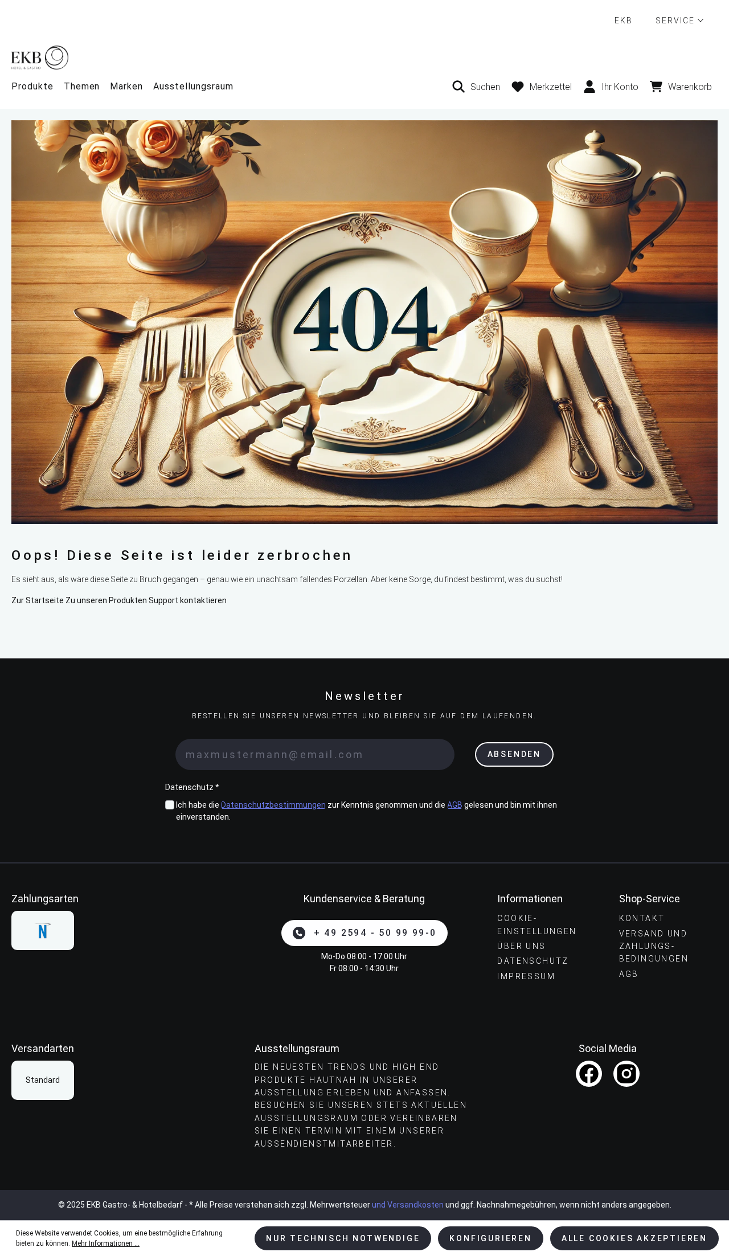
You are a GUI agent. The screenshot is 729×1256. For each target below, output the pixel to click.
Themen (82, 86)
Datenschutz (532, 960)
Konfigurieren (490, 1238)
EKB (624, 20)
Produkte (32, 86)
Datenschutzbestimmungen (273, 804)
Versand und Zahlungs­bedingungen (654, 946)
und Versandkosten (408, 1204)
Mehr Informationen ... (106, 1243)
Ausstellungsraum (193, 86)
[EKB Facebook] (589, 1074)
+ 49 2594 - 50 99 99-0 (375, 932)
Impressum (526, 976)
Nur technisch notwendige (343, 1238)
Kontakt (642, 918)
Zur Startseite (37, 600)
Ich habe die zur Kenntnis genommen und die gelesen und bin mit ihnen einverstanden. (366, 810)
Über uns (521, 946)
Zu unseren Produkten (106, 600)
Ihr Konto (619, 86)
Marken (126, 86)
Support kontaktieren (188, 600)
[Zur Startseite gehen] (364, 57)
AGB (454, 804)
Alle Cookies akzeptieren (634, 1238)
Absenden (514, 754)
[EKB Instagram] (626, 1074)
